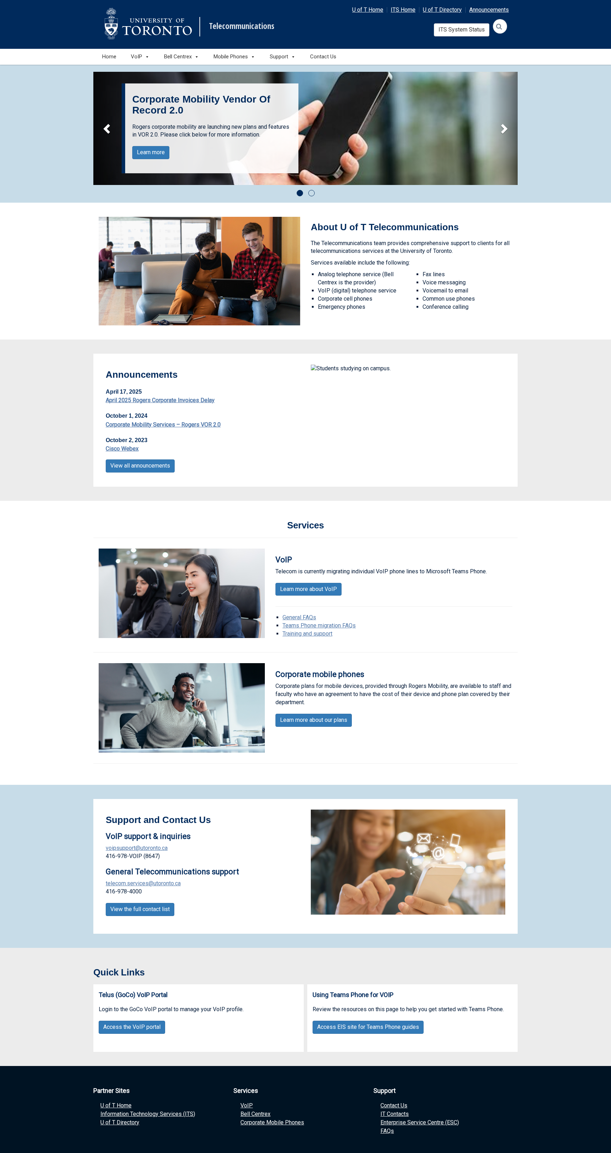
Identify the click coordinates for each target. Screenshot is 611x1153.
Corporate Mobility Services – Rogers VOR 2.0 (163, 424)
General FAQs (299, 617)
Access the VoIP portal (132, 1027)
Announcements (489, 9)
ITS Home (403, 9)
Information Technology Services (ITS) (147, 1114)
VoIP (246, 1105)
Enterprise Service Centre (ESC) (419, 1122)
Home (109, 56)
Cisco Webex (122, 448)
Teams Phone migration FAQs (319, 625)
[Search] (500, 26)
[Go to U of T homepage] (148, 23)
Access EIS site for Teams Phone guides (368, 1027)
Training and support (307, 633)
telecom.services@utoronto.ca (143, 883)
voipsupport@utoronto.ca (137, 848)
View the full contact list (140, 909)
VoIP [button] (136, 56)
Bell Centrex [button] (178, 56)
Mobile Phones (231, 56)
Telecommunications (241, 26)
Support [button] (279, 56)
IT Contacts (394, 1114)
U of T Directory (442, 9)
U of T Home (367, 9)
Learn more (151, 152)
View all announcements (140, 465)
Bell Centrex (255, 1114)
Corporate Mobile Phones (272, 1122)
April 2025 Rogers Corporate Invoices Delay (160, 400)
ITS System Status (461, 29)
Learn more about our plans (313, 720)
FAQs (387, 1131)
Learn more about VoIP (308, 589)
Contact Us (323, 56)
